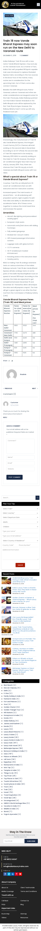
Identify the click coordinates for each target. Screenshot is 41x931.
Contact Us (24, 901)
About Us (5, 888)
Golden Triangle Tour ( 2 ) (14, 710)
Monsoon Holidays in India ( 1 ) (15, 751)
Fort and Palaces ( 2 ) (12, 702)
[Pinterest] (16, 874)
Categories (8, 681)
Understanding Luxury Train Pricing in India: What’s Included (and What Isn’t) (24, 580)
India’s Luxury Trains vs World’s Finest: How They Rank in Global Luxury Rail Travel (24, 590)
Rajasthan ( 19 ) (10, 762)
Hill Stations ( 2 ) (10, 713)
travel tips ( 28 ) (10, 798)
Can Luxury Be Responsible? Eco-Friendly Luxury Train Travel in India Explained (23, 619)
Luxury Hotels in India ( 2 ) (13, 740)
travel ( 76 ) (8, 792)
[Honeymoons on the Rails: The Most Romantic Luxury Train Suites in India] (6, 641)
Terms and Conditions (28, 891)
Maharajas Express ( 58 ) (13, 748)
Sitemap (23, 914)
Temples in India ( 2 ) (12, 770)
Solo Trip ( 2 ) (9, 767)
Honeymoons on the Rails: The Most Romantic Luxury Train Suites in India (24, 641)
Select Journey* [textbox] (9, 513)
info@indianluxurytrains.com (15, 866)
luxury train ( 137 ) (10, 743)
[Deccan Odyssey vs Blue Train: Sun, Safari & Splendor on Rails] (6, 610)
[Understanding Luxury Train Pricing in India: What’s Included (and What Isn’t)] (6, 580)
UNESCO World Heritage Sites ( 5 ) (17, 803)
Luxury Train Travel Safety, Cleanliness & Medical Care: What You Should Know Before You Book (24, 630)
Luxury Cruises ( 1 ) (11, 734)
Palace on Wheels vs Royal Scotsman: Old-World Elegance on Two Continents (24, 660)
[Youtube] (20, 874)
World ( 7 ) (8, 811)
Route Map (5, 914)
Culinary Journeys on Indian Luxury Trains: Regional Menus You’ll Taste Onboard (24, 650)
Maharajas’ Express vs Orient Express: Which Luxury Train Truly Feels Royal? (23, 670)
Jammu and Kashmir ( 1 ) (13, 724)
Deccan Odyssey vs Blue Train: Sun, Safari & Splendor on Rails (24, 608)
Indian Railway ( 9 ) (11, 721)
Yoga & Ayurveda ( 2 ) (12, 814)
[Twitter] (9, 874)
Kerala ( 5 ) (8, 726)
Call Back (5, 901)
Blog (22, 904)
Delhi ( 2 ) (7, 691)
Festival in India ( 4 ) (11, 699)
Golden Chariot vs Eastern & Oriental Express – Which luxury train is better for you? (24, 599)
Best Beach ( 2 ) (10, 685)
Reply (5, 417)
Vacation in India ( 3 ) (12, 806)
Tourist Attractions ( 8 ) (13, 781)
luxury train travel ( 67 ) (13, 745)
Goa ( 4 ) (7, 704)
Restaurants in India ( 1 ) (13, 765)
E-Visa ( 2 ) (8, 693)
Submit (20, 565)
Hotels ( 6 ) (8, 718)
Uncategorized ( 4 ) (11, 800)
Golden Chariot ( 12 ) (12, 707)
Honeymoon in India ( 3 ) (13, 715)
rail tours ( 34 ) (9, 759)
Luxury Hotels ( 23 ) (11, 737)
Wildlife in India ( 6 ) (11, 809)
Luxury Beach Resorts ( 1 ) (13, 732)
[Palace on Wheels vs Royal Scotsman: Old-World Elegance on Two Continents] (6, 661)
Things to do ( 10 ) (11, 773)
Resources (24, 918)
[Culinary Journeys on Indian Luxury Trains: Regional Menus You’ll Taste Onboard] (6, 651)
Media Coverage (8, 891)
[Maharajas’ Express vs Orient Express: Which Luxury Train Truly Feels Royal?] (6, 671)
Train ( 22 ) (8, 789)
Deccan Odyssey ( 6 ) (12, 688)
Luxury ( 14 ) (8, 729)
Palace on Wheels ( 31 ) (13, 756)
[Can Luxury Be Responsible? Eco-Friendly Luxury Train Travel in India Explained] (6, 619)
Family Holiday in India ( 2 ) (14, 696)
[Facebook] (5, 874)
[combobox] (20, 513)
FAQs (3, 904)
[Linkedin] (12, 874)
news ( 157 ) (8, 754)
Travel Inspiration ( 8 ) (12, 795)
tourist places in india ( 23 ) (14, 784)
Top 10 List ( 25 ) (10, 776)
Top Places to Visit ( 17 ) (13, 778)
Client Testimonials (27, 888)
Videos (4, 918)
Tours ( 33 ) (8, 787)
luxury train (9, 16)
